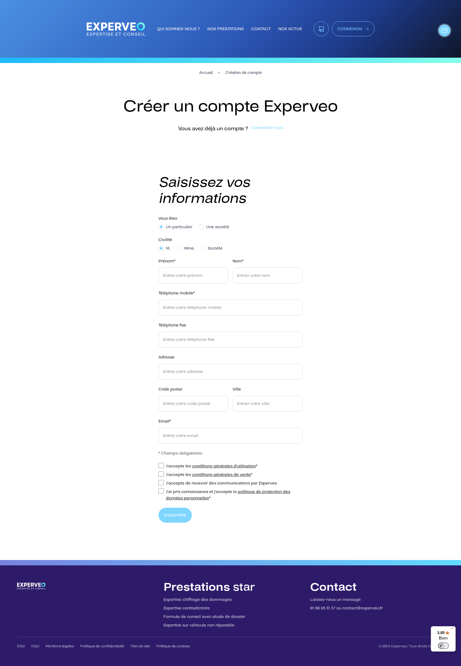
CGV (21, 646)
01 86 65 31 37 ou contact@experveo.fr (346, 608)
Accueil (206, 73)
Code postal (170, 389)
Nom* (238, 261)
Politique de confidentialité (102, 646)
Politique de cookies (173, 646)
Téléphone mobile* (176, 293)
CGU (35, 646)
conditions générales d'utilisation (224, 466)
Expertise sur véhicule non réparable (199, 625)
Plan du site (140, 646)
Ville (237, 389)
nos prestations (225, 29)
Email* (164, 421)
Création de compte (243, 73)
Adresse (166, 357)
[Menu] (452, 629)
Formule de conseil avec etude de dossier (204, 617)
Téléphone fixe (172, 325)
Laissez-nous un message (335, 599)
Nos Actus (290, 29)
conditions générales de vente (221, 475)
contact (261, 29)
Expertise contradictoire (187, 608)
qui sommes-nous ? (178, 29)
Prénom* (167, 261)
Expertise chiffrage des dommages (198, 599)
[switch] (443, 646)
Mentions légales (60, 646)
